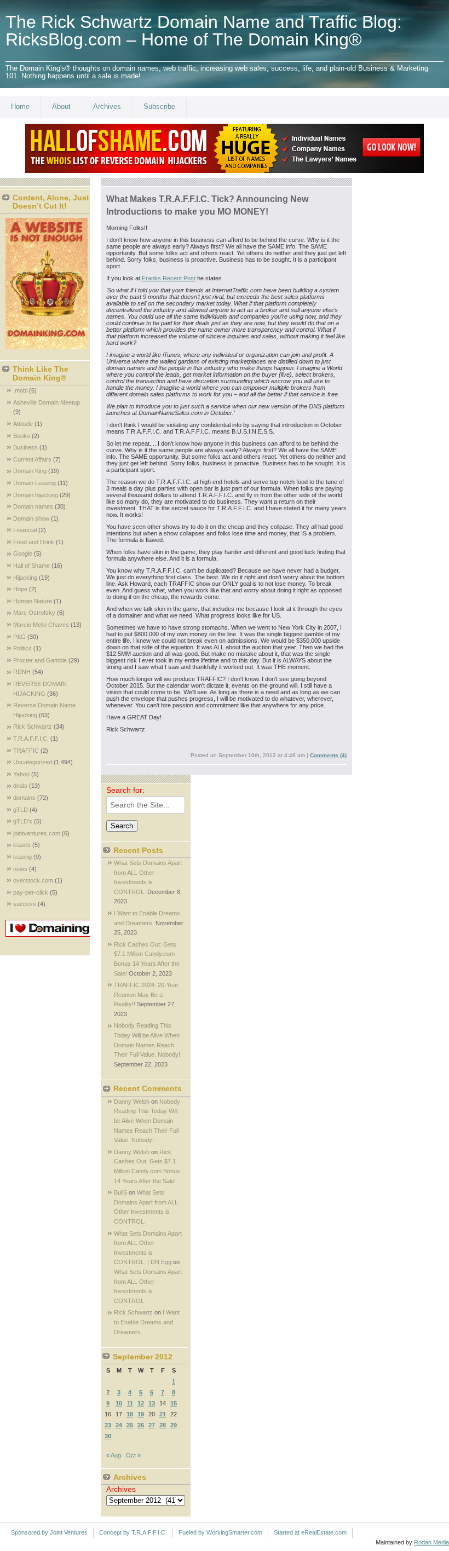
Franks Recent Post (168, 278)
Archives (107, 106)
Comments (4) (328, 755)
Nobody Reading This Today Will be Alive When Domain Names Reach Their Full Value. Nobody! (147, 1120)
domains (24, 797)
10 (119, 1403)
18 (129, 1414)
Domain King (30, 471)
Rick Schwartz (32, 726)
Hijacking (25, 577)
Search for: (125, 790)
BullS (120, 1192)
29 (173, 1425)
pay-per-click (30, 892)
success (24, 904)
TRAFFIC (26, 750)
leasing (22, 857)
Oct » (133, 1455)
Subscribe (159, 106)
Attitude (23, 423)
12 (140, 1403)
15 (173, 1403)
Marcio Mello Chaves (41, 624)
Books (21, 436)
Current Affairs (32, 459)
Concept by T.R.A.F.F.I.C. (133, 1532)
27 (151, 1425)
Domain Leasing (34, 483)
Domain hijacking (35, 495)
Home (20, 106)
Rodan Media (431, 1542)
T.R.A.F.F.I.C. (31, 738)
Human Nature (32, 601)
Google (22, 553)
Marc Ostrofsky (34, 612)
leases (22, 844)
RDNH (22, 671)
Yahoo (21, 774)
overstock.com (33, 880)
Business (25, 447)
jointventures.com (36, 833)
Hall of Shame (31, 565)
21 (162, 1414)
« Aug (113, 1455)
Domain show (31, 518)
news (20, 869)
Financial (25, 530)
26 (140, 1425)
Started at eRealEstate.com (310, 1532)
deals (20, 785)
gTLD (20, 809)
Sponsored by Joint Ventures (49, 1532)
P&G (19, 636)
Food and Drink (33, 542)
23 (108, 1425)
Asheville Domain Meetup (46, 402)
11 (130, 1403)
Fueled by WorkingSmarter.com (220, 1532)
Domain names (33, 506)
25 (129, 1425)
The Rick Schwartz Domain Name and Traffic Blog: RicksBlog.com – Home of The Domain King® (203, 30)
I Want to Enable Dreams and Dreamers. (147, 1322)
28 (162, 1425)
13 (151, 1403)
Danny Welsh (131, 1101)
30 (108, 1436)
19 (140, 1414)
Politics (22, 648)
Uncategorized (32, 762)
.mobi (20, 390)
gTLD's (22, 821)
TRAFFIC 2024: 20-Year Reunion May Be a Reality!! (146, 994)
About (61, 106)
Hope (20, 589)
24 (119, 1425)
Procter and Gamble (40, 660)
